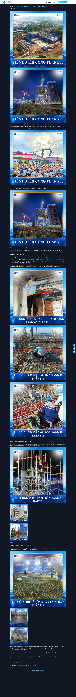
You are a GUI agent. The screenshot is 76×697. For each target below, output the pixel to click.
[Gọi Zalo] (74, 348)
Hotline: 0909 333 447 (51, 2)
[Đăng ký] (74, 345)
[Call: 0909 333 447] (74, 351)
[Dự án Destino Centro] (24, 2)
